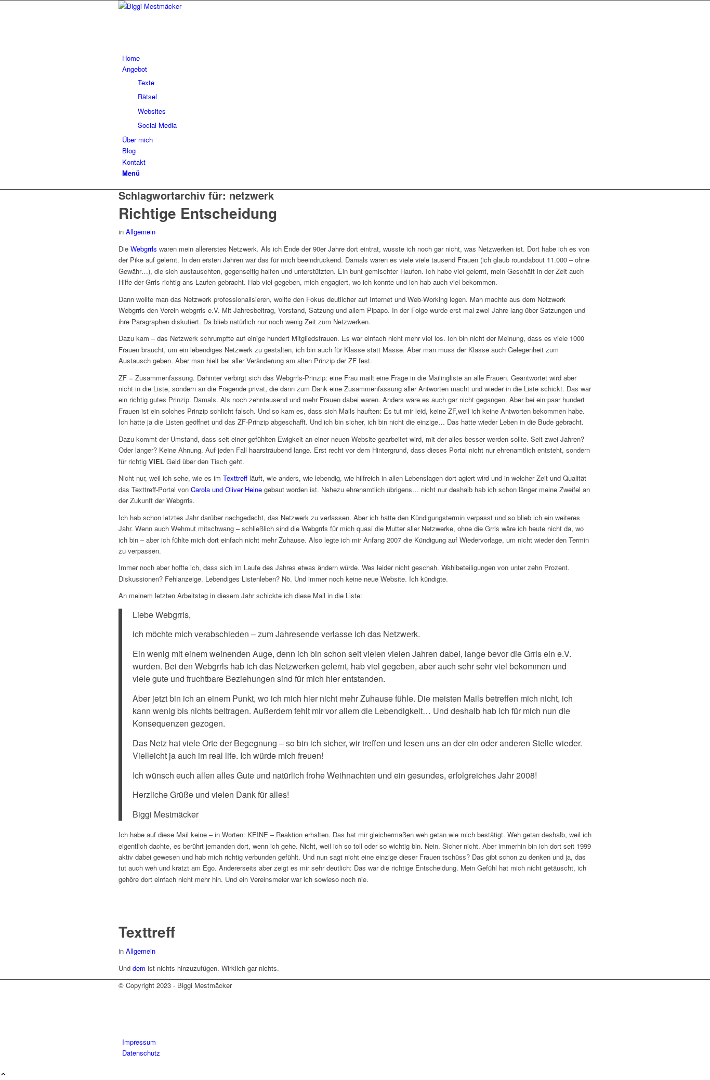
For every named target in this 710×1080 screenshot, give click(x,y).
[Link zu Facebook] (124, 997)
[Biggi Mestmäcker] (196, 6)
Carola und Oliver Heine (226, 489)
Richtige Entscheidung (198, 212)
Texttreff (236, 478)
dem (139, 968)
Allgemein (140, 231)
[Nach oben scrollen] (3, 1074)
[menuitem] (356, 57)
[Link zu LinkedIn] (124, 1020)
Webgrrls (143, 249)
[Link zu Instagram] (124, 1008)
